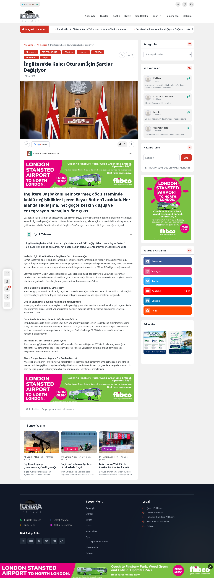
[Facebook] (39, 541)
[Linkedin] (54, 541)
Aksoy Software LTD (132, 574)
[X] (46, 541)
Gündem (69, 52)
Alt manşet (42, 44)
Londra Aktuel (33, 457)
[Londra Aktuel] (30, 16)
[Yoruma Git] (188, 78)
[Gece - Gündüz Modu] (177, 5)
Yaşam (46, 57)
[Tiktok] (62, 541)
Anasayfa (90, 15)
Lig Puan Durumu (99, 541)
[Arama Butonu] (191, 4)
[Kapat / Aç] (7, 304)
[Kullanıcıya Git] (148, 79)
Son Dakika (141, 15)
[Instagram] (23, 541)
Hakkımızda (172, 15)
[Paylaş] (27, 144)
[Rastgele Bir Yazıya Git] (7, 273)
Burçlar (104, 15)
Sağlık (116, 15)
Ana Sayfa (28, 44)
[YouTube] (30, 541)
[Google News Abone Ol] (40, 144)
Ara (186, 157)
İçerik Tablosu (42, 234)
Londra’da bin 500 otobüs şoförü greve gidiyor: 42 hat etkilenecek (92, 29)
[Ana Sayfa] (7, 281)
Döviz (127, 15)
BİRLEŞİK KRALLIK (50, 52)
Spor (155, 15)
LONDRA (98, 52)
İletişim (187, 15)
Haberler (83, 52)
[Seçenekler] (131, 144)
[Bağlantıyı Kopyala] (122, 55)
